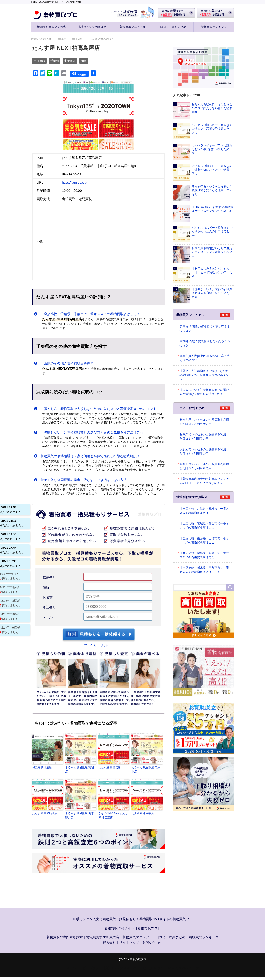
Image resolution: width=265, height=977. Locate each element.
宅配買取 (70, 60)
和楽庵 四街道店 (42, 767)
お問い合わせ (152, 942)
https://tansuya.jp (74, 182)
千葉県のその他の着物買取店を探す (65, 363)
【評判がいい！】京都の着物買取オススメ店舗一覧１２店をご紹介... (212, 292)
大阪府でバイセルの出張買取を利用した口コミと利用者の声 (204, 451)
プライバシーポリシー (97, 645)
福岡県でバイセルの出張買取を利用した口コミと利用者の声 (204, 436)
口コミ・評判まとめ (173, 26)
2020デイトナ (188, 968)
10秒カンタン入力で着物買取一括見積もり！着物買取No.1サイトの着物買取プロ (132, 919)
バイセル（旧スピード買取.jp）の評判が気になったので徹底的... (212, 169)
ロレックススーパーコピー (130, 968)
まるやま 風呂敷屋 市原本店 (145, 769)
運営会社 (109, 942)
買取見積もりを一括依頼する (98, 635)
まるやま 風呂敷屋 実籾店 (79, 769)
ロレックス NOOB (164, 968)
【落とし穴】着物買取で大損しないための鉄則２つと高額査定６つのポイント (97, 409)
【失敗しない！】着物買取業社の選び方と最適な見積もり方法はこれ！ (92, 432)
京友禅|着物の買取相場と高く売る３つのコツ (204, 343)
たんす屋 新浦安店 (109, 767)
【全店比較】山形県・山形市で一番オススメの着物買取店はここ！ (204, 540)
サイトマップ (129, 942)
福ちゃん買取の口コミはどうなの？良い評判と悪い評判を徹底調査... (212, 108)
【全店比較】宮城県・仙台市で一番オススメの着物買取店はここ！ (204, 525)
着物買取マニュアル (133, 26)
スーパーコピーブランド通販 (87, 968)
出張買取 (39, 60)
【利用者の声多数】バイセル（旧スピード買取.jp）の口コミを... (212, 272)
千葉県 (54, 60)
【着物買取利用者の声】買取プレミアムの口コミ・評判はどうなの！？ (204, 481)
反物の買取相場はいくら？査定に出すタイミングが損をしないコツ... (212, 251)
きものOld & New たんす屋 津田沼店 (113, 815)
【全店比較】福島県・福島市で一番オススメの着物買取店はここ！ (204, 555)
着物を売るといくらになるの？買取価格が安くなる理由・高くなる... (212, 190)
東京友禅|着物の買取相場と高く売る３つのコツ (204, 328)
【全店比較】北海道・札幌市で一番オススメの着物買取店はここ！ (204, 510)
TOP (43, 39)
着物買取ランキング (214, 26)
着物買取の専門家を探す (64, 937)
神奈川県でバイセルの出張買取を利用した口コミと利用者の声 (204, 466)
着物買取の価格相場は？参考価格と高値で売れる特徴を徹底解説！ (88, 456)
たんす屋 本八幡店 (142, 813)
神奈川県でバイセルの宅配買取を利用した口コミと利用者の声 (204, 421)
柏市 (84, 60)
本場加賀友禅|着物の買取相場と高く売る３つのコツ (204, 358)
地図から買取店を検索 (51, 26)
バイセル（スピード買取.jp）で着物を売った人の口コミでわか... (212, 231)
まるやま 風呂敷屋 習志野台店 (79, 815)
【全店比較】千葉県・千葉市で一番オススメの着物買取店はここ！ (88, 314)
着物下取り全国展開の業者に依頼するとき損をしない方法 (82, 480)
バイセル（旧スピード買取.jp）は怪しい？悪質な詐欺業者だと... (212, 128)
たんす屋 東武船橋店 (44, 813)
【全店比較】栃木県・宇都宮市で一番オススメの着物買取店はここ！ (204, 570)
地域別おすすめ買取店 (92, 26)
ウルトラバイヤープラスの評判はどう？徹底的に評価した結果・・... (212, 149)
